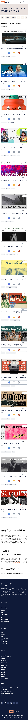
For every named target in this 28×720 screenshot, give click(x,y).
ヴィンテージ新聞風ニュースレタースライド (13, 411)
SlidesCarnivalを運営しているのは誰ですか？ (11, 688)
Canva (3, 610)
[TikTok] (17, 703)
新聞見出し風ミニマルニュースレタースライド (14, 180)
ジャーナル (13, 17)
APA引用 (3, 658)
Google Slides (4, 609)
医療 (2, 636)
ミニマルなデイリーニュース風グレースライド (14, 213)
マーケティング (4, 638)
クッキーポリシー (10, 717)
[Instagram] (2, 703)
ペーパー (12, 188)
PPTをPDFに (4, 660)
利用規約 (14, 715)
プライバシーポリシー (19, 717)
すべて (2, 623)
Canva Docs (4, 616)
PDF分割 (3, 672)
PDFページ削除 (4, 678)
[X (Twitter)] (11, 703)
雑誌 (2, 17)
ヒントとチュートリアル (6, 691)
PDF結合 (3, 671)
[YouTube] (8, 703)
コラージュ (15, 287)
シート (2, 645)
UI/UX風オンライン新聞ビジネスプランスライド (14, 81)
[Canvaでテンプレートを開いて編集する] (9, 53)
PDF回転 (3, 674)
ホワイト (16, 254)
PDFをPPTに (4, 662)
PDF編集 (3, 669)
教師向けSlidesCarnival (7, 695)
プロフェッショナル (9, 254)
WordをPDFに (4, 667)
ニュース (7, 17)
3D (2, 122)
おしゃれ (3, 287)
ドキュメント (4, 643)
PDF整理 (3, 676)
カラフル (11, 155)
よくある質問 (4, 689)
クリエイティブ (11, 122)
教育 (2, 633)
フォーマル (8, 56)
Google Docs (4, 614)
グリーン (3, 353)
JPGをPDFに (4, 664)
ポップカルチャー (5, 641)
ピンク (13, 451)
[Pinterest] (14, 703)
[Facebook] (5, 703)
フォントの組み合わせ (6, 657)
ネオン (9, 451)
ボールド (14, 353)
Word (2, 612)
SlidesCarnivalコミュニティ (8, 693)
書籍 (22, 17)
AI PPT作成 (3, 655)
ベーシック (13, 56)
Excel (2, 617)
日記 (18, 17)
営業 (2, 640)
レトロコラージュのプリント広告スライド (13, 312)
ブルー (12, 89)
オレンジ (5, 122)
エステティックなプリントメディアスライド (13, 279)
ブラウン (8, 418)
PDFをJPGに (4, 665)
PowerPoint (4, 607)
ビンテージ (4, 385)
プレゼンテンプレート (16, 562)
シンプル (3, 56)
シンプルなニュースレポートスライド (11, 246)
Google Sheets (5, 619)
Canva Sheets (5, 621)
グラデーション (17, 155)
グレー (3, 221)
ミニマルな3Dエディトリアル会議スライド (13, 114)
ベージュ (8, 385)
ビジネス (3, 634)
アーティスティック (5, 155)
